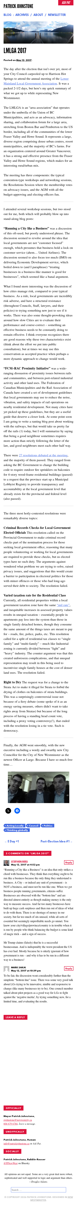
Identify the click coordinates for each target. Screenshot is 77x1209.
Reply (68, 862)
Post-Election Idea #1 (55, 841)
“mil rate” (63, 605)
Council (33, 826)
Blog (7, 15)
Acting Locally (15, 826)
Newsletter (57, 15)
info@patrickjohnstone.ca (16, 1143)
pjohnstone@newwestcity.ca (18, 1120)
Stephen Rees (19, 861)
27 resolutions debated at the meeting (43, 455)
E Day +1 (13, 841)
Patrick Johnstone (18, 6)
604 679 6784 (11, 1123)
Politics (48, 826)
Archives (22, 15)
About (38, 15)
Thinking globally (17, 830)
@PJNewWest (11, 1163)
